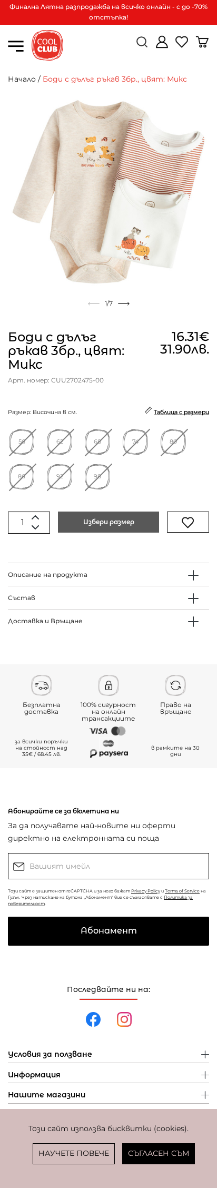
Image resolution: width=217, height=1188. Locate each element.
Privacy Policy (145, 891)
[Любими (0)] (182, 46)
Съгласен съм (158, 1153)
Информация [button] (34, 1075)
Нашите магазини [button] (46, 1095)
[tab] (108, 574)
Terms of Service (182, 891)
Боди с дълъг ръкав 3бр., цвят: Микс (115, 79)
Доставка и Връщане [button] (45, 621)
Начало (22, 79)
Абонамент (109, 931)
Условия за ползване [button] (50, 1054)
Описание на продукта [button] (47, 574)
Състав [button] (21, 598)
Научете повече (73, 1153)
